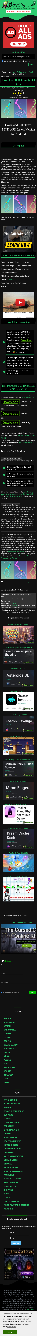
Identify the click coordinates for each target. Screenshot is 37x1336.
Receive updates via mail (11, 993)
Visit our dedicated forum (28, 397)
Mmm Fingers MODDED (18, 781)
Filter (31, 65)
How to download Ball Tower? (11, 458)
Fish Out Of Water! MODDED (18, 853)
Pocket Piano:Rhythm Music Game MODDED (18, 804)
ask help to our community (14, 496)
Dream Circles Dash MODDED (18, 828)
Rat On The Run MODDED (18, 736)
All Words (18, 61)
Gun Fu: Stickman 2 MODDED (18, 876)
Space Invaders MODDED (18, 691)
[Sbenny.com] (18, 4)
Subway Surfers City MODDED (18, 624)
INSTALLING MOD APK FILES (18, 436)
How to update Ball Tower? (10, 505)
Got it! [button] (10, 1332)
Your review (4, 982)
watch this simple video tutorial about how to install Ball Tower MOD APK (17, 494)
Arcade (9, 279)
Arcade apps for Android (16, 552)
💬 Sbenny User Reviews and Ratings (15, 581)
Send (33, 993)
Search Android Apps (18, 52)
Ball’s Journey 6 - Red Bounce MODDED (18, 760)
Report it (30, 395)
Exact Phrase (8, 61)
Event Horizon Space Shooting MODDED (18, 648)
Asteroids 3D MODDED (18, 669)
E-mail (3, 973)
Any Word (27, 61)
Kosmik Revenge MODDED (18, 715)
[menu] (34, 2)
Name (3, 965)
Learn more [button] (11, 1327)
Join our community (25, 442)
